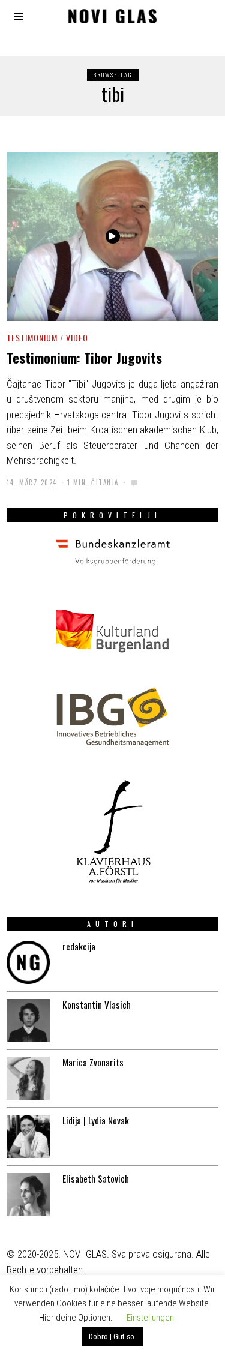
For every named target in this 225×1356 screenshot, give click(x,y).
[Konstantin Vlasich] (28, 1020)
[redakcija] (28, 962)
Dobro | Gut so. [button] (112, 1336)
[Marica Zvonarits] (28, 1078)
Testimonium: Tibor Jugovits (84, 357)
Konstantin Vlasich (96, 1004)
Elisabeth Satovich (95, 1178)
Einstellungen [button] (150, 1317)
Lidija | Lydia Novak (95, 1120)
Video (77, 337)
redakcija (78, 946)
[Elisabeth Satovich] (28, 1194)
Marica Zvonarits (93, 1062)
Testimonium (32, 337)
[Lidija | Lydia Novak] (28, 1136)
